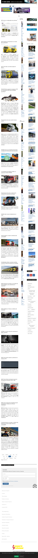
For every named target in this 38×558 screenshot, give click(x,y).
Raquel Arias (32, 72)
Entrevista (30, 158)
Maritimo (29, 316)
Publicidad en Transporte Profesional (7, 519)
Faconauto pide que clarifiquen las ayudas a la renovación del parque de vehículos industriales (31, 201)
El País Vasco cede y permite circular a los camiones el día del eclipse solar (22, 199)
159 (6, 456)
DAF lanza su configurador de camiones (9, 20)
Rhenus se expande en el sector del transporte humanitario (23, 81)
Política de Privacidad (5, 530)
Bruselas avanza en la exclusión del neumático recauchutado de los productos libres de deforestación (23, 216)
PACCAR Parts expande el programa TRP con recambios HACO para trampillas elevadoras (9, 90)
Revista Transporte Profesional (7, 501)
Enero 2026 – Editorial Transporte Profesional (23, 289)
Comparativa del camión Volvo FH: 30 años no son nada (31, 139)
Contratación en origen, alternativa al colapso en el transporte (23, 302)
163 (4, 458)
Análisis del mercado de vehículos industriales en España (31, 110)
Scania (29, 323)
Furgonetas (29, 305)
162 (15, 456)
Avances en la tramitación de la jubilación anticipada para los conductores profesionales (31, 54)
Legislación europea (31, 311)
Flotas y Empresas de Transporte (31, 302)
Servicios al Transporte (31, 328)
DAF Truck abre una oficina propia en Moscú (8, 67)
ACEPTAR (16, 556)
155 (10, 454)
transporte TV (4, 504)
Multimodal (29, 320)
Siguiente (11, 458)
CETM (29, 72)
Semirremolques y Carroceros (32, 326)
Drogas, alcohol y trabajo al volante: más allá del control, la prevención (23, 275)
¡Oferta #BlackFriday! (5, 511)
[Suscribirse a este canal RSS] (17, 19)
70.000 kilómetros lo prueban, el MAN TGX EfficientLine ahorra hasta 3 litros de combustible (9, 423)
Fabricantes (30, 299)
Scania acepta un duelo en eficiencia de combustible (9, 236)
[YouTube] (31, 275)
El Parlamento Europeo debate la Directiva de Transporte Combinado (31, 245)
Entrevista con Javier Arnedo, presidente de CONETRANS (23, 247)
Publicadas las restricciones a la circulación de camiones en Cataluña (31, 125)
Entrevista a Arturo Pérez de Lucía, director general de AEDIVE (31, 154)
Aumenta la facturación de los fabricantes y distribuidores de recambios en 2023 (31, 96)
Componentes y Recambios (31, 294)
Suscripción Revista (5, 525)
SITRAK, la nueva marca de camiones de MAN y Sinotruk (9, 332)
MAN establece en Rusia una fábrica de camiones (9, 309)
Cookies (3, 533)
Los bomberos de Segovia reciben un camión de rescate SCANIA (8, 172)
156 (13, 454)
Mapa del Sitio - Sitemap (6, 536)
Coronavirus (30, 296)
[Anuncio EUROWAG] (32, 24)
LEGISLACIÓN (30, 58)
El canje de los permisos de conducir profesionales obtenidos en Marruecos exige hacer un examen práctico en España (31, 185)
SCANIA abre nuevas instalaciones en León (8, 214)
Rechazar (21, 556)
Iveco (28, 309)
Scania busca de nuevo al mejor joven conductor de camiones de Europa (8, 193)
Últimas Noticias (4, 496)
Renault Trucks (30, 321)
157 (16, 454)
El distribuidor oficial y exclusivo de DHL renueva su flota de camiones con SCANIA (9, 262)
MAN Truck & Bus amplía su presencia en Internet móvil (9, 358)
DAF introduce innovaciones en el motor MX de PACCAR (9, 42)
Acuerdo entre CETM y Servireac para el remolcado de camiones (31, 68)
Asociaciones (30, 283)
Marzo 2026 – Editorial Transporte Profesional (23, 235)
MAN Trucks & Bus (31, 314)
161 (12, 456)
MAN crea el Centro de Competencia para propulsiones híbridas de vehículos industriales (9, 403)
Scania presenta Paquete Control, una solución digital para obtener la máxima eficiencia (31, 82)
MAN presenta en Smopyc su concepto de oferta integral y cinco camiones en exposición (9, 284)
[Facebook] (28, 275)
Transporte (29, 329)
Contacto (3, 493)
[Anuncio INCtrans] (25, 10)
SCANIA (30, 86)
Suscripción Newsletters (5, 522)
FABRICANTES (30, 114)
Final (15, 458)
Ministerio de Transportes (32, 318)
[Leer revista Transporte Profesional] (32, 37)
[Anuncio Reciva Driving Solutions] (32, 19)
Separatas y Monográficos (6, 514)
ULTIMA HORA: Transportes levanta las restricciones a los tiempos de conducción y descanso (31, 216)
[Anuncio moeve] (32, 29)
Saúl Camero (33, 86)
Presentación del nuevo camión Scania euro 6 (9, 120)
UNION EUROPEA (31, 249)
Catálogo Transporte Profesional (7, 516)
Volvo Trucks (30, 333)
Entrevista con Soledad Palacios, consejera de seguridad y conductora (23, 113)
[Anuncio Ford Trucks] (19, 1)
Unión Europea (30, 331)
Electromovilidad (30, 297)
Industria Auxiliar (30, 307)
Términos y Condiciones (14, 481)
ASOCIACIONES (31, 100)
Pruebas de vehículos (5, 498)
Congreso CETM (4, 507)
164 (7, 458)
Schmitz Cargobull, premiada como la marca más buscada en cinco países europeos (31, 260)
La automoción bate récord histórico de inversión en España (23, 67)
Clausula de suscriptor (5, 528)
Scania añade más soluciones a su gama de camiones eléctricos (31, 231)
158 (3, 456)
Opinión (34, 320)
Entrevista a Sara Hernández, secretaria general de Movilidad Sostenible (23, 260)
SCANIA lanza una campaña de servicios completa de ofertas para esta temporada (9, 150)
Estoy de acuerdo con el (10, 481)
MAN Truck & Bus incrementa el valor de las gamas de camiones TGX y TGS (9, 380)
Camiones (29, 285)
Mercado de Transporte (5, 490)
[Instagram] (34, 275)
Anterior (7, 454)
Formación (29, 304)
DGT (34, 296)
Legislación (33, 309)
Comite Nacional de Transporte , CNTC (32, 291)
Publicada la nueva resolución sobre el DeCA (23, 132)
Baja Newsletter (4, 539)
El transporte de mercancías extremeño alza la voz (31, 168)
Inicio (3, 454)
